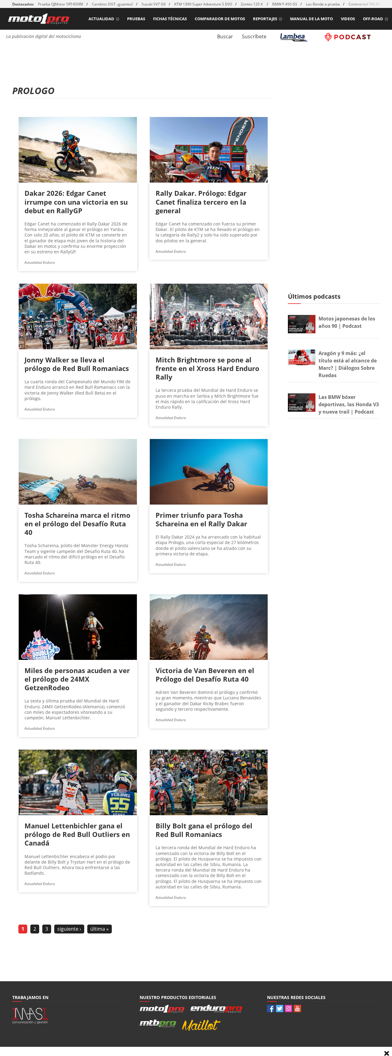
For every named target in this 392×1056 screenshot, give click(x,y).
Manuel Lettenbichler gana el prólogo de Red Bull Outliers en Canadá (77, 834)
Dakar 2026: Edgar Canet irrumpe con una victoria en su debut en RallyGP (76, 201)
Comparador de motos (220, 18)
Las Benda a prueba (323, 4)
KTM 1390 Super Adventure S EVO (203, 4)
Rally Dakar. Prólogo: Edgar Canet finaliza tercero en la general (201, 201)
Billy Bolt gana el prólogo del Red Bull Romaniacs (204, 830)
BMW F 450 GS (284, 4)
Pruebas (136, 18)
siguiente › (69, 928)
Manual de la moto (311, 18)
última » (99, 928)
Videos (348, 18)
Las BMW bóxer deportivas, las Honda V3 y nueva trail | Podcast (348, 404)
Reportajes (265, 18)
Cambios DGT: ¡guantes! (112, 4)
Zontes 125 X (252, 4)
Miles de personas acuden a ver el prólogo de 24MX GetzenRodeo (77, 679)
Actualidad (101, 18)
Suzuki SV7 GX (153, 4)
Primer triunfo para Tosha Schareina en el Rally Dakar (201, 519)
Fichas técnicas (170, 18)
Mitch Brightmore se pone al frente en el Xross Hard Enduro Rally (207, 368)
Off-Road (373, 18)
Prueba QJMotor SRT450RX (60, 4)
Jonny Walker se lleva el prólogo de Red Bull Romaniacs (76, 364)
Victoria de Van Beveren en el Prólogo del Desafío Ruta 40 (205, 674)
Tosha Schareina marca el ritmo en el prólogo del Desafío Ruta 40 (77, 523)
